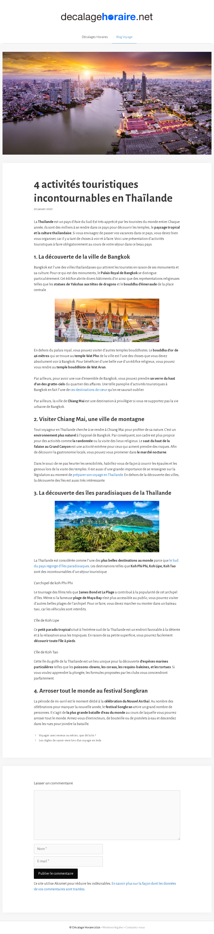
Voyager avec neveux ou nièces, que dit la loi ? (67, 735)
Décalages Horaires (95, 37)
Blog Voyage (124, 37)
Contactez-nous (135, 927)
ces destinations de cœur (88, 390)
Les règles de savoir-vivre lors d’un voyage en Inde (70, 740)
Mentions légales (112, 927)
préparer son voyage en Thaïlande (98, 475)
